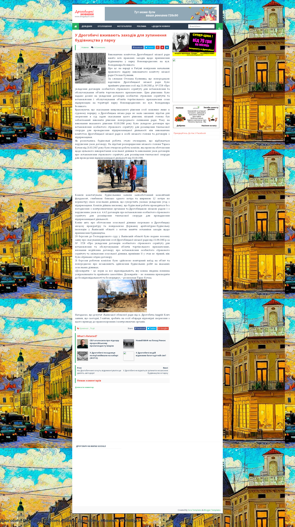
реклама (141, 26)
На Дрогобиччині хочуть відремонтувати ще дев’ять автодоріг (99, 371)
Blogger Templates (212, 510)
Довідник (87, 26)
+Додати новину (160, 26)
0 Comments (100, 47)
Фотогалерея (124, 26)
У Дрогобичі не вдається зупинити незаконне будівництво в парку (145, 371)
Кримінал (84, 328)
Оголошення (105, 26)
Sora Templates (195, 510)
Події (92, 328)
